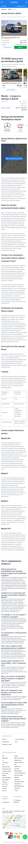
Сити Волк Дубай (6, 771)
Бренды (9, 9)
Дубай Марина (18, 770)
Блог (16, 741)
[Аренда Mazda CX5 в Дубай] (14, 28)
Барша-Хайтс (5, 779)
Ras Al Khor (5, 784)
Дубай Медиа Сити (19, 786)
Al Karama (4, 786)
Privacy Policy (5, 741)
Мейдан (4, 775)
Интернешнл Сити (6, 769)
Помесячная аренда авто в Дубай (14, 16)
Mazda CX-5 (4, 16)
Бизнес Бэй (17, 788)
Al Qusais (4, 782)
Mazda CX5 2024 (5, 108)
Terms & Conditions (19, 739)
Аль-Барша (5, 762)
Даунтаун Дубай (18, 775)
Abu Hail (4, 790)
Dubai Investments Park (18, 763)
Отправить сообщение (17, 801)
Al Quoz (16, 790)
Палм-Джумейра (6, 777)
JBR (3, 756)
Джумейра (5, 758)
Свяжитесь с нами (6, 744)
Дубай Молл (17, 783)
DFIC (3, 764)
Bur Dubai (16, 768)
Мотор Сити (5, 773)
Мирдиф (16, 777)
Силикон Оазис (6, 766)
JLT (3, 760)
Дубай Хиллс (17, 766)
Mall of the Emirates (19, 758)
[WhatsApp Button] (25, 837)
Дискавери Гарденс (19, 781)
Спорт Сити (17, 779)
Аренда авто (3, 9)
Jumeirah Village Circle (19, 773)
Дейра (16, 756)
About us (4, 739)
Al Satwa (4, 788)
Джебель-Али (17, 760)
